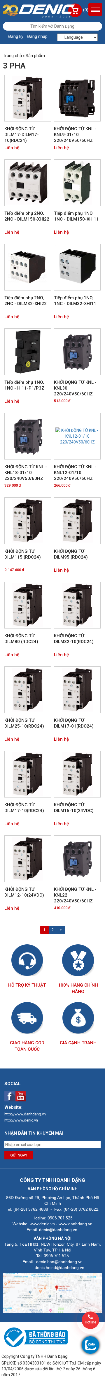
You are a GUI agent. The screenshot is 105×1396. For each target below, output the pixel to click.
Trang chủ (12, 55)
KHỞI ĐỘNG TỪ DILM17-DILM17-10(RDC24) (21, 134)
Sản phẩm (35, 55)
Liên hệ (11, 147)
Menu (95, 9)
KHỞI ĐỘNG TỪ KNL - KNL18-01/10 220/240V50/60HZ (25, 472)
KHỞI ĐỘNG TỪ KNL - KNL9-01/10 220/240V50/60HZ (75, 134)
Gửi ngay (18, 1155)
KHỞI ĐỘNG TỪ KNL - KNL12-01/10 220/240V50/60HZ (75, 472)
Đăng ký (15, 36)
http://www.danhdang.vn (25, 1114)
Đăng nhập (37, 36)
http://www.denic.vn (21, 1120)
